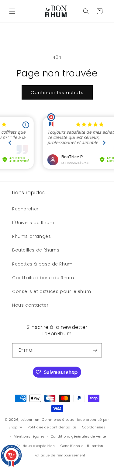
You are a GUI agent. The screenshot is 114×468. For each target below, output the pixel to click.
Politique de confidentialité (52, 427)
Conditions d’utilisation (81, 445)
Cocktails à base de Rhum (43, 278)
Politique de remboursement (59, 455)
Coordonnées (94, 427)
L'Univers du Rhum (33, 223)
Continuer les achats (57, 92)
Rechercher (25, 209)
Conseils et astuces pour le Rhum (51, 291)
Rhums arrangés (31, 236)
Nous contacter (30, 305)
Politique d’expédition (35, 445)
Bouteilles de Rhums (35, 250)
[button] (12, 11)
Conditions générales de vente (78, 436)
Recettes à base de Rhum (42, 264)
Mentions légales (29, 436)
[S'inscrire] (95, 350)
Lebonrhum (31, 419)
